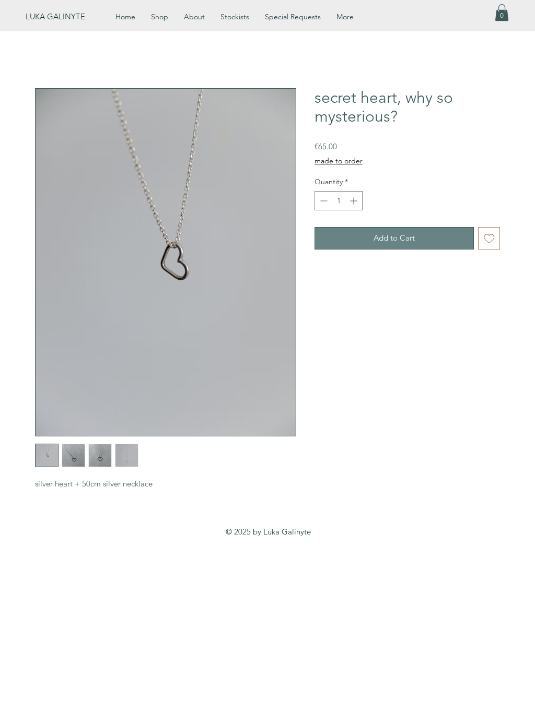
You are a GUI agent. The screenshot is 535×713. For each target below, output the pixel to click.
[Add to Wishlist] (489, 238)
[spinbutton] (338, 201)
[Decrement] (322, 201)
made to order (339, 160)
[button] (502, 12)
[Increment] (354, 201)
